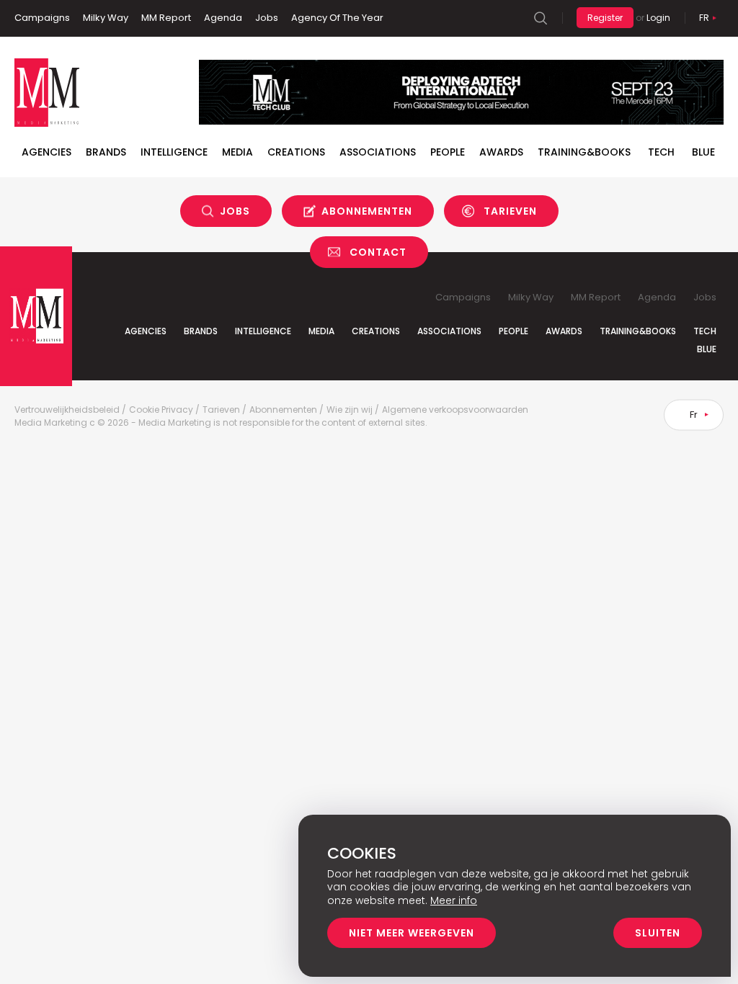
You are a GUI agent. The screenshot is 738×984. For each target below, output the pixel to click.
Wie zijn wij (349, 410)
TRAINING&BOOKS (584, 152)
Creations (296, 152)
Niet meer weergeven (411, 933)
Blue (706, 349)
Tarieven (510, 211)
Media (237, 152)
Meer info (453, 900)
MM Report (166, 17)
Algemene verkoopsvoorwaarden (455, 410)
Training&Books (638, 331)
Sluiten (657, 933)
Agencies (46, 152)
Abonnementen (366, 211)
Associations (377, 152)
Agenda (223, 17)
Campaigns (42, 17)
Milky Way (105, 17)
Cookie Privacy (161, 410)
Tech (661, 152)
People (447, 152)
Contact (378, 252)
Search (540, 18)
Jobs (266, 17)
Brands (106, 152)
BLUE (703, 152)
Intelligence (174, 152)
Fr (704, 18)
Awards (501, 152)
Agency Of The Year (337, 17)
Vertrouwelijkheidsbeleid (67, 410)
